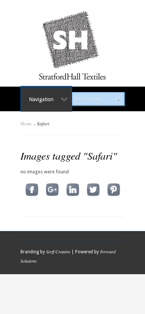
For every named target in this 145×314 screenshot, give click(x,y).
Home (26, 123)
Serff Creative (58, 251)
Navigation (41, 99)
